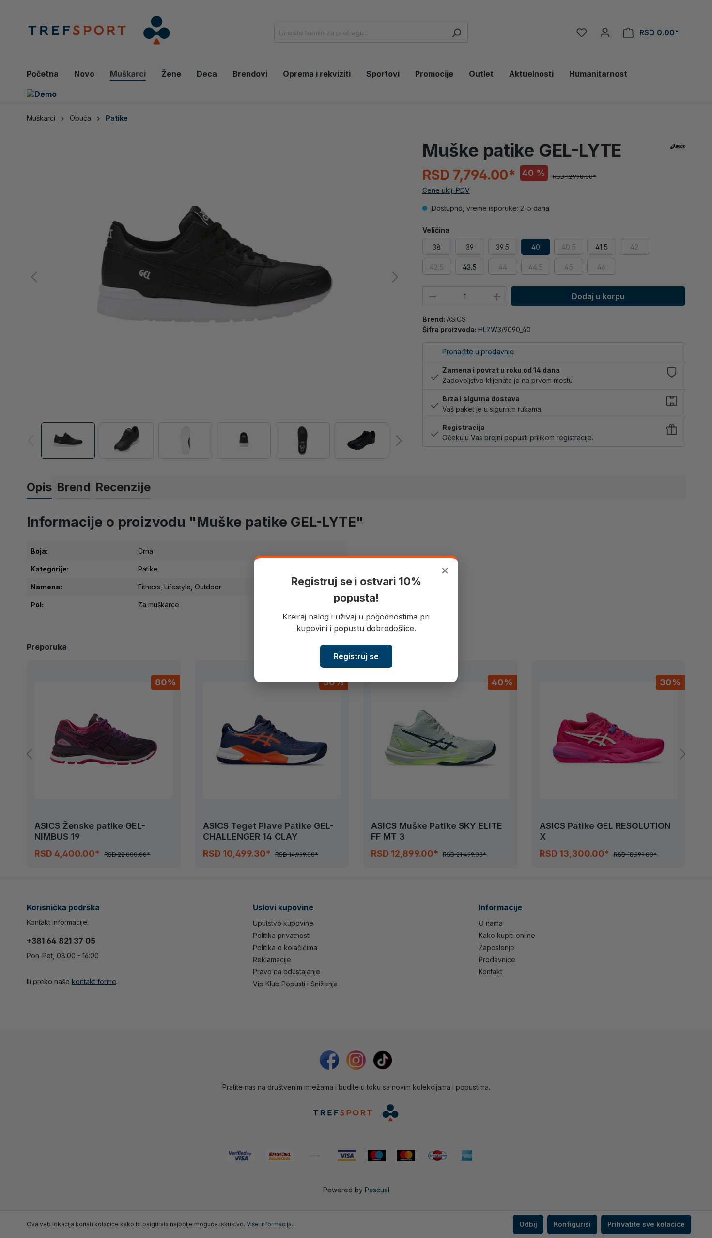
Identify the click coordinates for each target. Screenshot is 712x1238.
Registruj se (356, 656)
